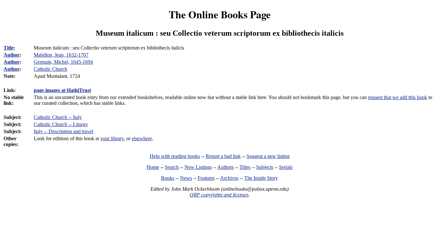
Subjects (264, 167)
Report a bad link (223, 156)
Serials (285, 167)
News (186, 178)
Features (206, 178)
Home (153, 167)
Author (12, 55)
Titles (244, 167)
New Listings (198, 167)
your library (112, 138)
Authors (225, 167)
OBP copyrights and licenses (219, 194)
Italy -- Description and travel (63, 131)
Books (167, 178)
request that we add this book (397, 97)
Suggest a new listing (268, 156)
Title (8, 47)
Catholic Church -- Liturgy (61, 124)
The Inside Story (261, 178)
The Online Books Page (220, 14)
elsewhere (142, 138)
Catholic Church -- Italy (58, 117)
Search (172, 167)
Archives (229, 178)
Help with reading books (175, 156)
